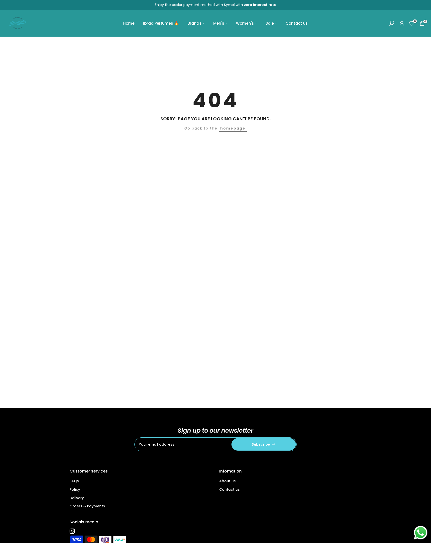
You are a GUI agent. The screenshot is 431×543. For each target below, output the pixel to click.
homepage (232, 128)
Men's (218, 23)
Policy (75, 489)
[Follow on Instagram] (72, 531)
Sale (270, 23)
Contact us (297, 23)
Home (128, 23)
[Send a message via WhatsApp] (421, 533)
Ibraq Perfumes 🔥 (161, 23)
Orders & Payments (87, 506)
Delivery (77, 497)
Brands (195, 23)
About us (227, 480)
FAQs (74, 480)
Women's (245, 23)
